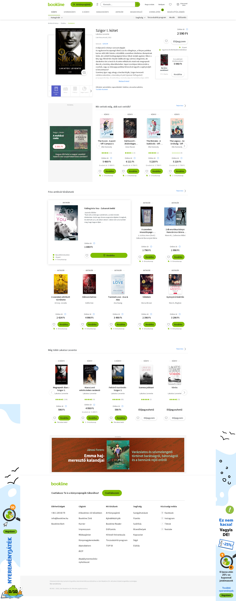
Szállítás (137, 523)
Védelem (147, 297)
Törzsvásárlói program (157, 17)
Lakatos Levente (61, 393)
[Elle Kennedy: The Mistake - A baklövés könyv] (153, 128)
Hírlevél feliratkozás (115, 534)
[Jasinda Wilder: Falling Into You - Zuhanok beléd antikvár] (66, 222)
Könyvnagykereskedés (89, 540)
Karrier (82, 523)
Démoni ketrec (89, 297)
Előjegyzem (179, 41)
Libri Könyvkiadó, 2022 (103, 37)
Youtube (168, 529)
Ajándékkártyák (113, 518)
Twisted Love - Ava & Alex (118, 298)
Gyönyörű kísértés (175, 297)
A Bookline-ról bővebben (90, 512)
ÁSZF (81, 551)
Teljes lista (180, 105)
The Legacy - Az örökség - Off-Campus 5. (177, 142)
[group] (56, 91)
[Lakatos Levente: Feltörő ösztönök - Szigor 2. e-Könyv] (118, 374)
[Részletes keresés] (97, 4)
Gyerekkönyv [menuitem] (70, 12)
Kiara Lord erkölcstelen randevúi (89, 389)
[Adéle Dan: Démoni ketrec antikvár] (89, 284)
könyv (106, 114)
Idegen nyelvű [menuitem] (136, 12)
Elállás (136, 545)
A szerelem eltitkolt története (60, 298)
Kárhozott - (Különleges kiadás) (130, 142)
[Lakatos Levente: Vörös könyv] (174, 374)
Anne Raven (130, 147)
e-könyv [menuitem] (85, 12)
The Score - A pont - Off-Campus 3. (107, 142)
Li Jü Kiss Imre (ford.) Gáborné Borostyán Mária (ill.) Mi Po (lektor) (146, 238)
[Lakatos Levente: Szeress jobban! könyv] (146, 374)
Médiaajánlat (85, 534)
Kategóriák (55, 17)
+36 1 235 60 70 (58, 512)
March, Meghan (175, 303)
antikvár (66, 203)
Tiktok (168, 523)
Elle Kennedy (106, 147)
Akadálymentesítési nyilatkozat (88, 560)
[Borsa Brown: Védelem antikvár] (146, 284)
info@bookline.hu (59, 518)
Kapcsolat (138, 534)
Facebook (169, 512)
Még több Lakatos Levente (62, 350)
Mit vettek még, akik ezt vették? (113, 106)
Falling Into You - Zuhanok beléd (99, 208)
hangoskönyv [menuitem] (102, 12)
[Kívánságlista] (170, 4)
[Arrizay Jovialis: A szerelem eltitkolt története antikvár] (61, 284)
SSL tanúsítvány (55, 584)
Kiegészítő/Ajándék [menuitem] (176, 12)
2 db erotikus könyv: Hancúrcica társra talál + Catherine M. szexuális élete (175, 230)
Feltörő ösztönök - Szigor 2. (118, 389)
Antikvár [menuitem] (119, 12)
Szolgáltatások (140, 512)
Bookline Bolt (57, 523)
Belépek (162, 4)
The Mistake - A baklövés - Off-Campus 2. (153, 142)
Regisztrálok (149, 4)
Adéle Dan (89, 303)
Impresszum (84, 529)
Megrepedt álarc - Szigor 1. (61, 389)
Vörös (174, 387)
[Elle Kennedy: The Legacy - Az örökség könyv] (177, 128)
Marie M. (168, 235)
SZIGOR (105, 44)
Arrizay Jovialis (61, 303)
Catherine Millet (179, 235)
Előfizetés (182, 17)
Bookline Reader (113, 523)
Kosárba (178, 74)
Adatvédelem (85, 545)
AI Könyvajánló (83, 4)
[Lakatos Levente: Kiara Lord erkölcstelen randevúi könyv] (89, 374)
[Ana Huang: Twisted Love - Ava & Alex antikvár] (118, 284)
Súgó (135, 540)
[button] (90, 91)
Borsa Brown (146, 303)
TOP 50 (109, 545)
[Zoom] (84, 72)
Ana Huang (118, 303)
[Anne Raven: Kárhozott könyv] (130, 128)
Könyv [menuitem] (54, 12)
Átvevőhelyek (139, 529)
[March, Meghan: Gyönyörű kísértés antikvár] (175, 284)
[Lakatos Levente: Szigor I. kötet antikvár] (70, 51)
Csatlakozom (112, 492)
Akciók (172, 17)
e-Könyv (61, 361)
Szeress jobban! (146, 387)
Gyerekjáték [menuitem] (156, 11)
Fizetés (136, 518)
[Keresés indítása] (137, 4)
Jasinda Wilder (90, 212)
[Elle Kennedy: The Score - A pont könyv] (106, 128)
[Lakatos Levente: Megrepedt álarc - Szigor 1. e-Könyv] (61, 374)
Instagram (170, 518)
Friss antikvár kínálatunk (61, 191)
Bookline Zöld (85, 518)
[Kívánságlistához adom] (166, 40)
